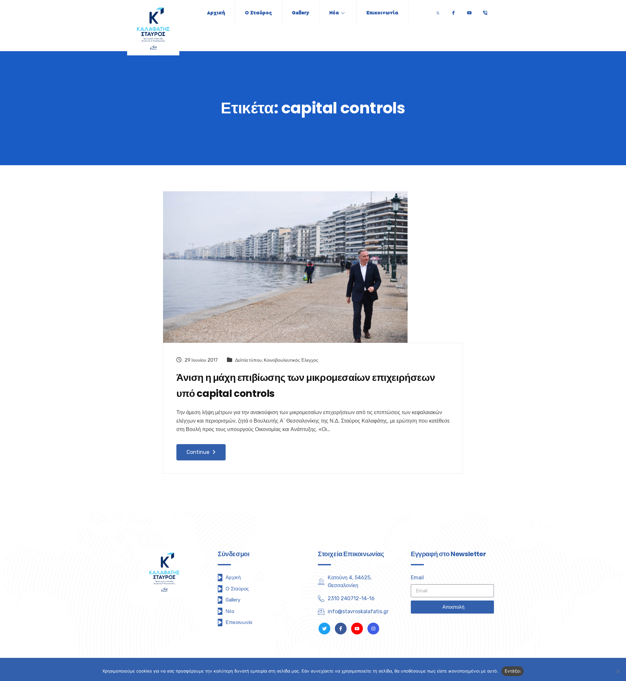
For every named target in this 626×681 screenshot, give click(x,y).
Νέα (334, 12)
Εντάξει (513, 671)
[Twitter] (438, 11)
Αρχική (216, 12)
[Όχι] (618, 671)
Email (417, 577)
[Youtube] (469, 11)
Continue (198, 452)
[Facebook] (453, 11)
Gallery (300, 12)
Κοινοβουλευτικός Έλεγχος (291, 360)
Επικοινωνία (382, 12)
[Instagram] (373, 628)
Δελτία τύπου (248, 360)
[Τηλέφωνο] (485, 11)
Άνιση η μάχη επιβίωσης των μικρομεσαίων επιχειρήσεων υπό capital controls (305, 385)
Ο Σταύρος (258, 12)
